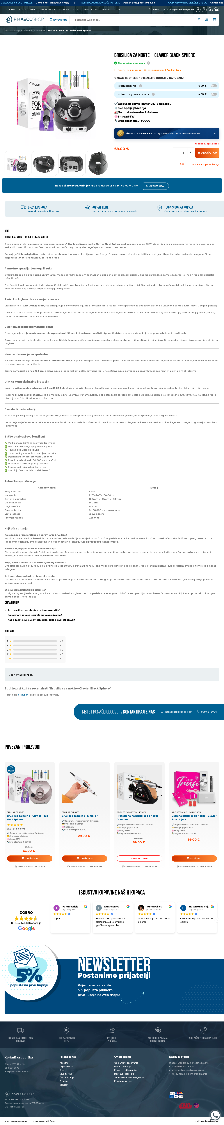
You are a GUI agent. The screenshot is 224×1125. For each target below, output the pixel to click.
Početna (9, 30)
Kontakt (107, 9)
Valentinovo (40, 30)
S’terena (64, 9)
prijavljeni (23, 694)
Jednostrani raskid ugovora (129, 1077)
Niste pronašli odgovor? (118, 712)
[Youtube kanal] (216, 9)
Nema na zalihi (139, 858)
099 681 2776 (158, 9)
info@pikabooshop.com (182, 9)
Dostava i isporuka (124, 1073)
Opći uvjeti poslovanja (126, 1063)
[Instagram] (204, 9)
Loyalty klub (90, 9)
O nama (11, 9)
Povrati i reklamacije (125, 1070)
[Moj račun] (199, 20)
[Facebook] (198, 9)
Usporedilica (47, 9)
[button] (105, 163)
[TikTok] (210, 9)
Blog (76, 9)
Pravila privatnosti (124, 1081)
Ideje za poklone (23, 30)
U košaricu (209, 152)
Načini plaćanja (122, 1066)
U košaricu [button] (31, 858)
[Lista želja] (206, 19)
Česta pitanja (27, 9)
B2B (118, 9)
